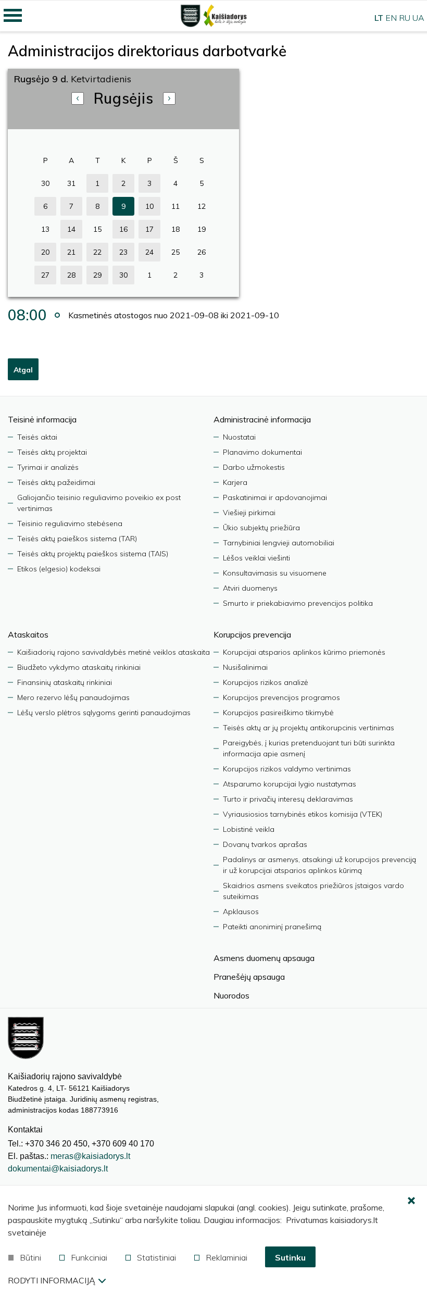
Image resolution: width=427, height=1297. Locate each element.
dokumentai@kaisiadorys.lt (58, 1168)
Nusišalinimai (245, 667)
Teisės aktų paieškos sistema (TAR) (77, 538)
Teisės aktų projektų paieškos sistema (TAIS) (92, 553)
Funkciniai (89, 1257)
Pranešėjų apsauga (249, 976)
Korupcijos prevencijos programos (281, 697)
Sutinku (290, 1257)
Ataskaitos (28, 634)
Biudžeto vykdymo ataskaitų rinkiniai (79, 667)
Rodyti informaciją (51, 1280)
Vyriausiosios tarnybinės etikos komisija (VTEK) (302, 814)
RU (404, 18)
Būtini (30, 1257)
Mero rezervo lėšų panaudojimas (73, 697)
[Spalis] (169, 98)
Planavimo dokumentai (262, 452)
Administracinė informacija (262, 419)
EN (391, 18)
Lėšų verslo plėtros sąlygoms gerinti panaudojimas (104, 712)
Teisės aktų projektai (52, 452)
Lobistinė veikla (248, 829)
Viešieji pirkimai (249, 512)
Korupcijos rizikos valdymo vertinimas (287, 769)
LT (378, 18)
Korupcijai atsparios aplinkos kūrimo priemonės (304, 652)
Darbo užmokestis (254, 467)
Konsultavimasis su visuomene (274, 573)
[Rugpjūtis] (77, 98)
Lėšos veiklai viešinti (256, 558)
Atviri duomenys (250, 588)
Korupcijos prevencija (252, 634)
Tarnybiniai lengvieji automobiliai (278, 542)
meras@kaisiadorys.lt (90, 1156)
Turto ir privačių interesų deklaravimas (288, 799)
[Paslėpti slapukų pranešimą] (411, 1201)
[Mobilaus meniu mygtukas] (13, 16)
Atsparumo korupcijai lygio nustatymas (289, 784)
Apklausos (241, 911)
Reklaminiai (226, 1257)
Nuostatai (239, 437)
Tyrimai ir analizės (48, 467)
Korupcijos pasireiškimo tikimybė (278, 712)
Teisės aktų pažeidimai (56, 482)
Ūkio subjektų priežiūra (261, 527)
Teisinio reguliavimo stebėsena (69, 523)
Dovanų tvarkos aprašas (265, 844)
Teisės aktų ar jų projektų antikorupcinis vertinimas (308, 727)
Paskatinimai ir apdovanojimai (275, 497)
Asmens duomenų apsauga (264, 958)
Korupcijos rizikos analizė (265, 682)
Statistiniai (156, 1257)
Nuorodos (231, 995)
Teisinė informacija (42, 419)
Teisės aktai (37, 437)
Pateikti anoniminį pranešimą (272, 926)
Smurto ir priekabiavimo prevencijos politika (298, 603)
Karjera (235, 482)
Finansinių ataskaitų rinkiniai (64, 682)
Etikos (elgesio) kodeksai (59, 568)
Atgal (23, 370)
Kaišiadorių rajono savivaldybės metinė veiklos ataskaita (113, 652)
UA (418, 18)
